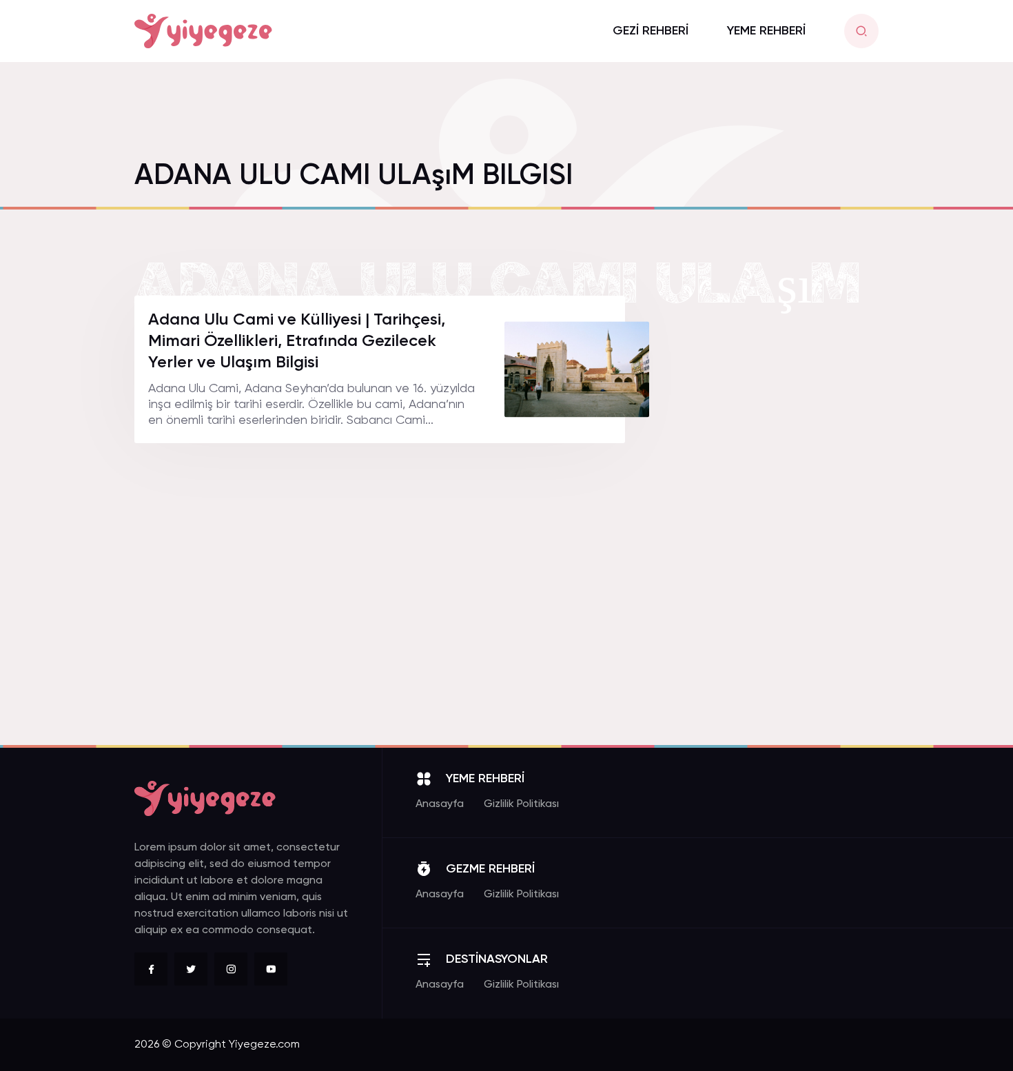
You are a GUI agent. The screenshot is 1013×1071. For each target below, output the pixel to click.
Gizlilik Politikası (521, 804)
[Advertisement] (775, 502)
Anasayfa (440, 804)
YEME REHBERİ (766, 31)
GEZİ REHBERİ (650, 31)
